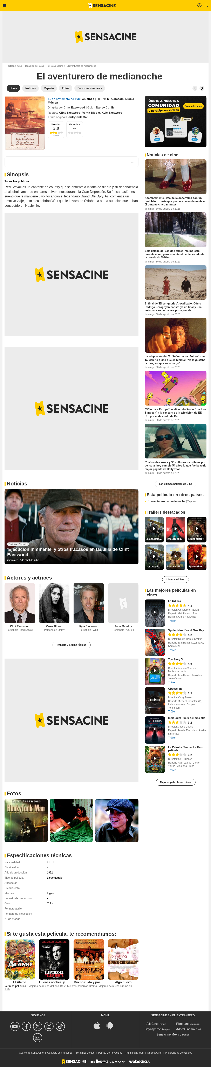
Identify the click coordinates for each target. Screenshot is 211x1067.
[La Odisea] (155, 613)
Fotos (14, 793)
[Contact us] (38, 1037)
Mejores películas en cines (175, 782)
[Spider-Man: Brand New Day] (155, 642)
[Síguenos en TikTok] (61, 1026)
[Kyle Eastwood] (89, 603)
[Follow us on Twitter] (38, 1026)
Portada (10, 66)
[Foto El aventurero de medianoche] (26, 820)
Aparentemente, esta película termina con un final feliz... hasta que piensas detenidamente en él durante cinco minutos (175, 201)
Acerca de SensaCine (31, 1052)
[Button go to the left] (194, 88)
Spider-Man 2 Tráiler (197, 566)
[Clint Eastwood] (20, 603)
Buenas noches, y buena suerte (61, 982)
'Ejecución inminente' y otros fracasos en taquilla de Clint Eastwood (68, 552)
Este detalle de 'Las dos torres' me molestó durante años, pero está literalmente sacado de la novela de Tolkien (174, 254)
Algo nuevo (123, 982)
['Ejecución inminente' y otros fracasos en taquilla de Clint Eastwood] (71, 526)
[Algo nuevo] (123, 959)
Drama (129, 98)
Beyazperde (153, 1029)
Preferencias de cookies (178, 1052)
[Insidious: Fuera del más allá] (155, 730)
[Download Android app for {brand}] (112, 1025)
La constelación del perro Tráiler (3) (155, 566)
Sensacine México (168, 1034)
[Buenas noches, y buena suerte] (54, 959)
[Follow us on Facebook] (27, 1026)
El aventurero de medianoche (172, 501)
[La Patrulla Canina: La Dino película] (155, 759)
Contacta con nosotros (59, 1052)
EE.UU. (51, 862)
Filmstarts (183, 1023)
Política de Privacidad (110, 1052)
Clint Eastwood (74, 107)
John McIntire (123, 626)
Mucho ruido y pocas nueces (94, 982)
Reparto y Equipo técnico (71, 645)
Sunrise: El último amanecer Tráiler (176, 566)
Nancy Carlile (105, 107)
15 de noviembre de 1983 (65, 98)
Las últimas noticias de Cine (175, 484)
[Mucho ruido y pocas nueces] (89, 959)
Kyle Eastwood (112, 112)
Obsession (175, 688)
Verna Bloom (91, 112)
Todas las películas (34, 66)
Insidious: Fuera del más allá (186, 717)
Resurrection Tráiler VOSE (176, 539)
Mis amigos (74, 124)
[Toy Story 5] (155, 671)
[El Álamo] (20, 959)
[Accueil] (102, 5)
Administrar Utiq (135, 1052)
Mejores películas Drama (82, 986)
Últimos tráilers (175, 579)
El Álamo (19, 982)
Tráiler (172, 620)
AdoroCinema (185, 1029)
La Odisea (174, 601)
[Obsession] (155, 700)
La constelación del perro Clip (155, 539)
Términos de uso (85, 1052)
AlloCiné (152, 1023)
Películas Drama (55, 66)
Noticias (17, 483)
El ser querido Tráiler (197, 539)
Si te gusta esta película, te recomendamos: (61, 934)
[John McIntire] (123, 603)
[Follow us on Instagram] (49, 1026)
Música (53, 102)
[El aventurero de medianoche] (25, 123)
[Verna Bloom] (54, 603)
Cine (19, 66)
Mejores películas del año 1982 (47, 986)
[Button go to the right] (201, 88)
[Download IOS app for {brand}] (99, 1025)
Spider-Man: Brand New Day (186, 630)
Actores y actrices (29, 578)
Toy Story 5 (175, 659)
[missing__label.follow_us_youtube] (15, 1026)
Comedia (117, 98)
